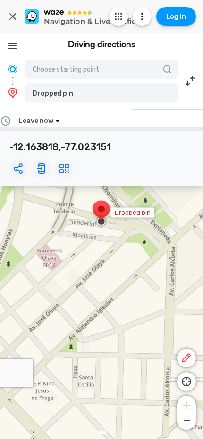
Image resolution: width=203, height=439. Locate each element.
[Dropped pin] (101, 213)
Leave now (35, 121)
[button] (101, 92)
